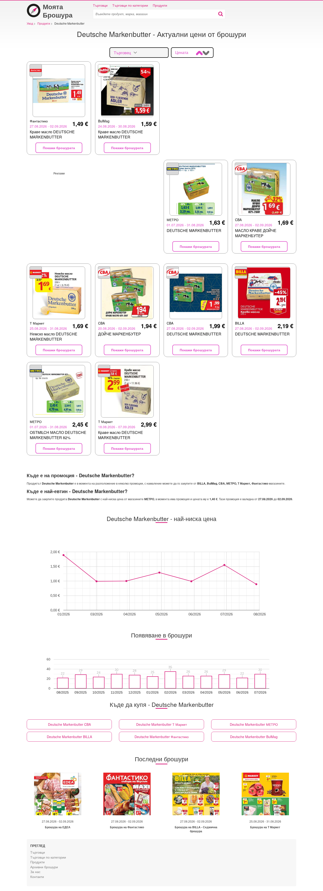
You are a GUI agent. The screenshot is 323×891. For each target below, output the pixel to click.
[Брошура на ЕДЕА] (57, 794)
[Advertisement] (93, 208)
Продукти (160, 5)
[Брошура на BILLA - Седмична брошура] (196, 794)
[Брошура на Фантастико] (127, 794)
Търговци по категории (130, 5)
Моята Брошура (58, 10)
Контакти (37, 876)
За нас (35, 871)
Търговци (100, 5)
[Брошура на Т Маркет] (265, 794)
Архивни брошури (44, 866)
